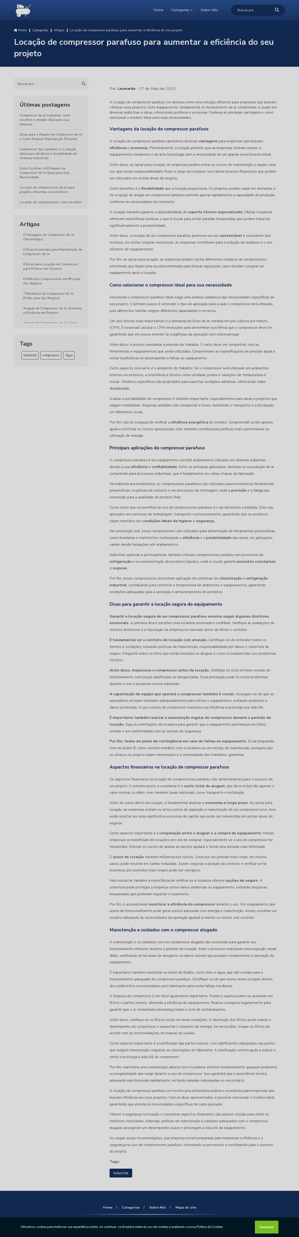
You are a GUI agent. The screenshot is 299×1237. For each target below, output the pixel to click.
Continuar (267, 1227)
